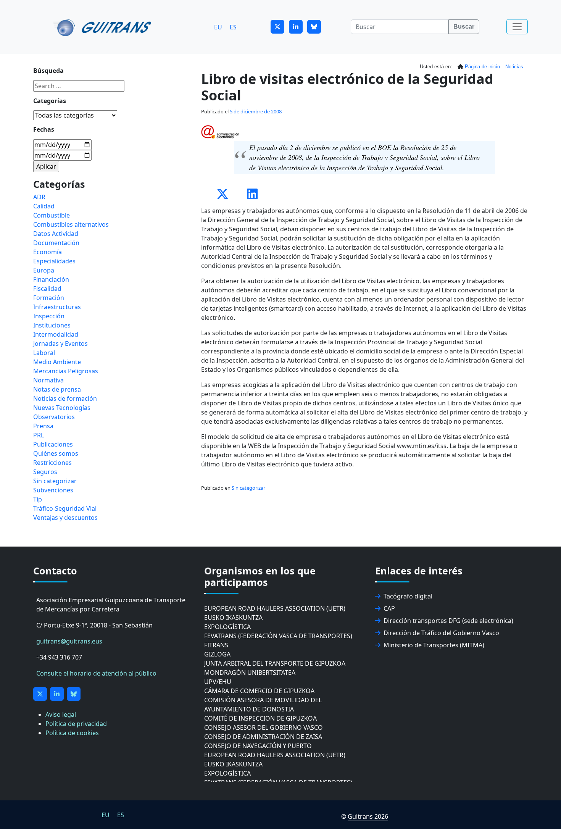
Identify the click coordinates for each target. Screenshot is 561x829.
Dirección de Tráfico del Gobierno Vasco (441, 633)
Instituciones (52, 325)
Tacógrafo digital (408, 596)
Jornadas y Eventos (60, 343)
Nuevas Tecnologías (61, 407)
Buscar (463, 26)
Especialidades (54, 261)
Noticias (514, 66)
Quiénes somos (55, 453)
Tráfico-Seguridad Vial (65, 508)
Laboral (44, 352)
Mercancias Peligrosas (65, 371)
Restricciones (52, 462)
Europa (43, 270)
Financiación (51, 279)
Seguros (45, 472)
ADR (39, 197)
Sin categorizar (248, 487)
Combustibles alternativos (71, 224)
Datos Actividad (55, 233)
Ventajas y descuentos (65, 517)
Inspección (48, 316)
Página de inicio (482, 66)
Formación (48, 298)
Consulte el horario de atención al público (96, 673)
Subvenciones (53, 490)
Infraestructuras (57, 307)
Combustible (51, 215)
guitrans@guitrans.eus (69, 641)
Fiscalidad (47, 288)
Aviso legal (60, 714)
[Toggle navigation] (517, 26)
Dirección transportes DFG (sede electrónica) (448, 620)
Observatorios (54, 417)
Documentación (56, 243)
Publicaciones (53, 444)
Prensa (43, 426)
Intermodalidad (55, 334)
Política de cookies (72, 733)
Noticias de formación (65, 398)
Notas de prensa (57, 389)
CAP (389, 608)
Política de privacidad (76, 723)
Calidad (44, 206)
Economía (47, 252)
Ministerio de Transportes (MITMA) (434, 645)
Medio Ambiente (57, 362)
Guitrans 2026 (368, 816)
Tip (37, 499)
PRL (38, 435)
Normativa (48, 380)
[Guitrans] (103, 26)
